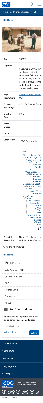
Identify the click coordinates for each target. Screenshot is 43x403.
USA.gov (15, 397)
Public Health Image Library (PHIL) (19, 11)
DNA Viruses (34, 200)
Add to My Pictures (14, 246)
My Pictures (14, 263)
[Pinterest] (27, 392)
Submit (34, 333)
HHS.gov (5, 397)
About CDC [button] (8, 350)
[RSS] (37, 392)
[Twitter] (9, 392)
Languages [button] (8, 366)
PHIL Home (7, 19)
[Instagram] (13, 392)
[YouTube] (23, 392)
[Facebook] (4, 392)
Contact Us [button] (8, 343)
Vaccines (34, 162)
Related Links (11, 289)
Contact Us (10, 296)
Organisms (28, 195)
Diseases (27, 169)
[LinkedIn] (18, 392)
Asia (30, 188)
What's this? (10, 332)
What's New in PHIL (15, 270)
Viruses (28, 198)
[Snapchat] (32, 392)
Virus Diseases (32, 171)
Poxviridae (35, 203)
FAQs (7, 283)
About (8, 302)
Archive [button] (6, 373)
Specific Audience (13, 276)
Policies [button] (6, 358)
